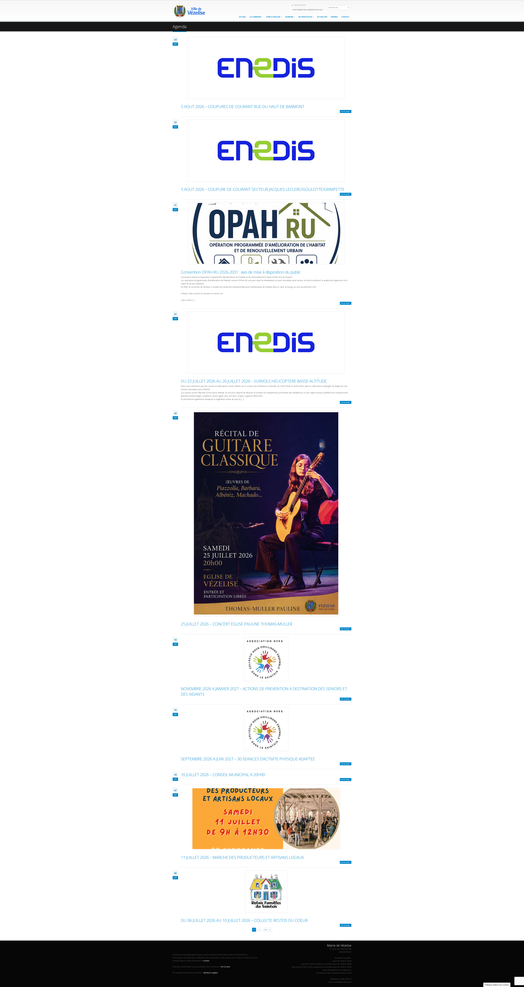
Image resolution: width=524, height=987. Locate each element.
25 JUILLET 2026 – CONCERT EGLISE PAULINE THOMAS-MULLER (236, 624)
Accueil (242, 17)
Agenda (334, 17)
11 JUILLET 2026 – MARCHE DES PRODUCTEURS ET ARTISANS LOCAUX (242, 857)
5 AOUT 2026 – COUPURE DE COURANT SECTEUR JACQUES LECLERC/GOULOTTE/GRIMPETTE (262, 189)
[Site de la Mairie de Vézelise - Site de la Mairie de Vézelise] (190, 11)
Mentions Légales (210, 973)
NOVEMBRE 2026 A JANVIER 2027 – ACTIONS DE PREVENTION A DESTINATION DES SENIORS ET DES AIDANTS (264, 691)
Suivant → (270, 930)
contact (206, 961)
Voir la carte (225, 967)
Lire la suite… (346, 111)
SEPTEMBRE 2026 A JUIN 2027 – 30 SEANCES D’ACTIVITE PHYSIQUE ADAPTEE (248, 759)
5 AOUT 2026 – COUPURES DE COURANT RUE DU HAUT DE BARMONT (242, 106)
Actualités (322, 17)
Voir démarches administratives (307, 10)
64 (265, 929)
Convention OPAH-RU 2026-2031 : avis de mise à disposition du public (241, 272)
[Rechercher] (349, 7)
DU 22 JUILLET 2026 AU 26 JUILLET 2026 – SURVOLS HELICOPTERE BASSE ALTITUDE (254, 381)
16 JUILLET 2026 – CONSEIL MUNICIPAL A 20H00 (223, 774)
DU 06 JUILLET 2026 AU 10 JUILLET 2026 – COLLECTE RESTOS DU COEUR (244, 920)
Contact (345, 17)
